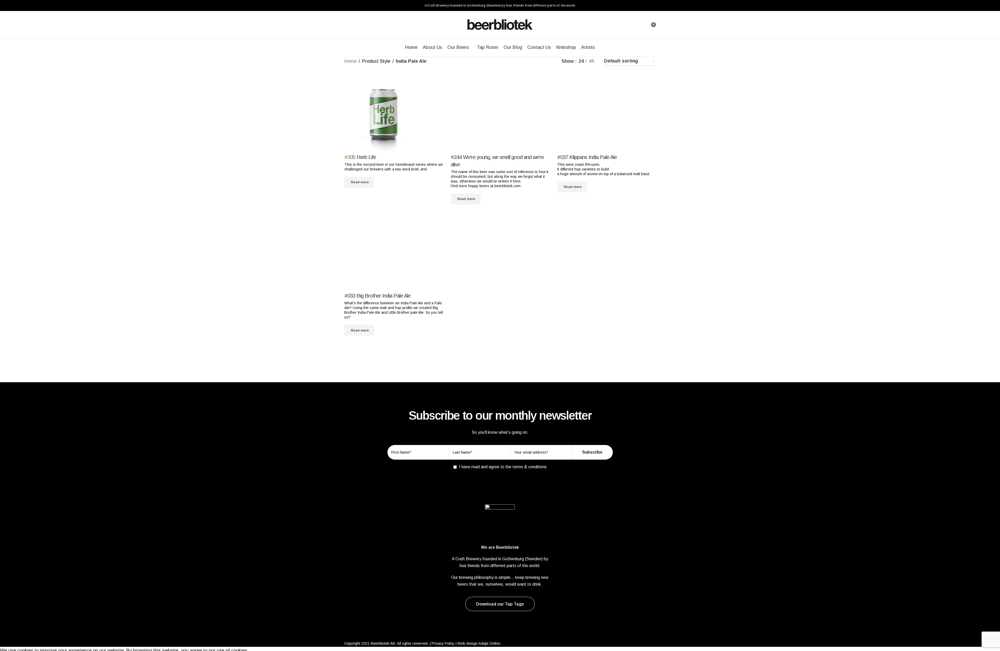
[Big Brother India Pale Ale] (393, 252)
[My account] (637, 24)
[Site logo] (500, 24)
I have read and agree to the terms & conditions (503, 467)
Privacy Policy (443, 643)
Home (350, 61)
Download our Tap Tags (500, 604)
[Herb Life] (383, 113)
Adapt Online (489, 643)
